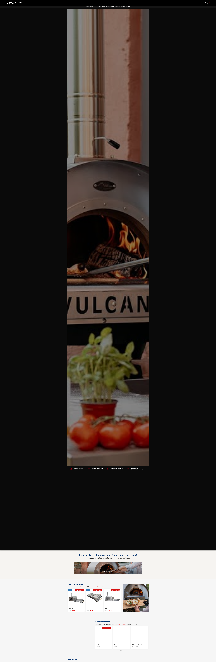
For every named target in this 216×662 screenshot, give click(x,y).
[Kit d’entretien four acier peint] (121, 634)
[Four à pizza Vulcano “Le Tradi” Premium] (76, 597)
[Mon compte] (203, 3)
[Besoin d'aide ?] (128, 469)
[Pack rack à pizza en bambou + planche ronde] (103, 634)
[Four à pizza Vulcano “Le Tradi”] (112, 597)
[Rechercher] (205, 3)
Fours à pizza (108, 571)
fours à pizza (83, 586)
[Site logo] (14, 3)
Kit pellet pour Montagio (137, 644)
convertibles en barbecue (99, 586)
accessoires (117, 624)
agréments (124, 624)
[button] (68, 237)
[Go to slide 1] (121, 650)
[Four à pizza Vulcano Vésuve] (94, 597)
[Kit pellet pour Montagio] (139, 634)
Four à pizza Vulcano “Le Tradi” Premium (74, 607)
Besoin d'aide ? (134, 468)
